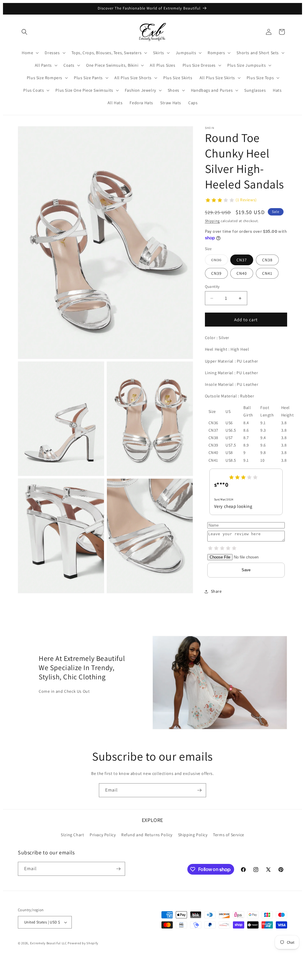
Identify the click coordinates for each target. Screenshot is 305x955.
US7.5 (230, 445)
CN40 (241, 273)
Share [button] (216, 591)
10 (262, 460)
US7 (229, 437)
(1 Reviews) (246, 199)
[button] (24, 31)
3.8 (284, 422)
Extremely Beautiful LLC (48, 943)
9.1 (263, 422)
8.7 (246, 437)
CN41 (267, 273)
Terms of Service (228, 834)
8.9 (246, 445)
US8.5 (230, 460)
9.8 (263, 452)
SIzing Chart (72, 834)
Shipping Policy (193, 834)
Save (246, 570)
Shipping (212, 221)
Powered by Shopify (83, 943)
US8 (229, 452)
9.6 (263, 445)
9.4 (263, 437)
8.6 (246, 430)
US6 (229, 422)
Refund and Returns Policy (146, 834)
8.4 (246, 422)
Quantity (212, 286)
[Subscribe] (199, 790)
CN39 (216, 273)
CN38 (267, 260)
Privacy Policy (103, 834)
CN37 (241, 260)
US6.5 (230, 430)
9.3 (263, 430)
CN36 (219, 261)
